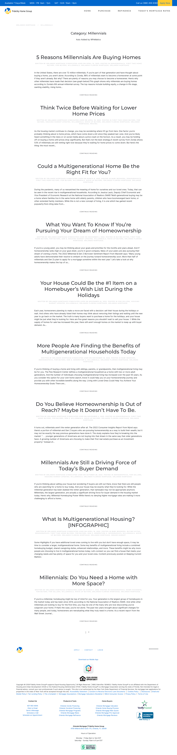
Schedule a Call (32, 713)
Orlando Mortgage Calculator (107, 706)
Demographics (118, 63)
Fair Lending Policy (35, 694)
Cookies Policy (133, 691)
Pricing (93, 124)
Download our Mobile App (88, 659)
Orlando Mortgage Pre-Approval (107, 713)
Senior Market (118, 535)
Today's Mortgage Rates (154, 11)
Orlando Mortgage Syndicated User (64, 63)
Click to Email (32, 708)
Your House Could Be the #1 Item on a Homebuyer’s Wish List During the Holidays (88, 289)
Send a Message (32, 710)
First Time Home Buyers (123, 120)
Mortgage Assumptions (67, 694)
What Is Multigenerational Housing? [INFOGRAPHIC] (88, 522)
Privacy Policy (130, 694)
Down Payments (134, 590)
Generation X (79, 360)
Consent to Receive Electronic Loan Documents (107, 691)
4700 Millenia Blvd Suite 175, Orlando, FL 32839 (88, 728)
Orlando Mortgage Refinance (70, 715)
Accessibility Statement (78, 691)
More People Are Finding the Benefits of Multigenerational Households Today (88, 349)
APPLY (77, 650)
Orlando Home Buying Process (107, 708)
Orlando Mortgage (119, 65)
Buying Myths (122, 237)
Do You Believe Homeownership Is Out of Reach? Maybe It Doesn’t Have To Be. (88, 407)
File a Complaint (51, 694)
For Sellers (124, 301)
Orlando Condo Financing (69, 706)
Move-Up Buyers (93, 122)
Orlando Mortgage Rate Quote (107, 711)
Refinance (124, 11)
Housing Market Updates (58, 122)
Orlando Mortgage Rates (70, 713)
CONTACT (89, 650)
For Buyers (61, 65)
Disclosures (145, 691)
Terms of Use (143, 694)
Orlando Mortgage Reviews (107, 715)
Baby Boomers (118, 178)
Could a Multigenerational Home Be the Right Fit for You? (89, 169)
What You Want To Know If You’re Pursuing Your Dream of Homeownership (88, 227)
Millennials (74, 65)
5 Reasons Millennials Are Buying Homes (88, 57)
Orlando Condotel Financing (69, 708)
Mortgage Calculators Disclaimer (90, 694)
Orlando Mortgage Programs (70, 711)
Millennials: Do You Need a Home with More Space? (88, 580)
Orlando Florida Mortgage (95, 65)
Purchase (104, 11)
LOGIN (100, 650)
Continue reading (88, 95)
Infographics (115, 533)
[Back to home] (18, 11)
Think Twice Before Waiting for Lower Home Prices (88, 111)
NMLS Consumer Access (114, 694)
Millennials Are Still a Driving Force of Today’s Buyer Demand (88, 465)
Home (87, 11)
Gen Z (64, 239)
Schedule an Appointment (32, 715)
